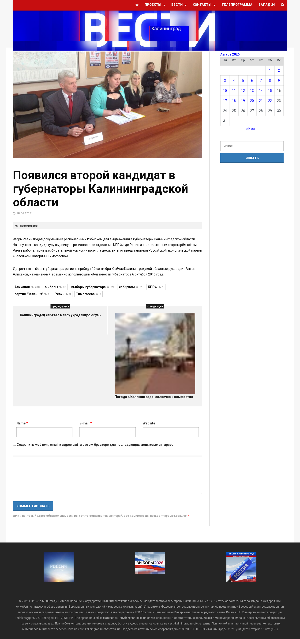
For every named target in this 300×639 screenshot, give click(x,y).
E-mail (85, 423)
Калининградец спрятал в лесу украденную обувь (60, 315)
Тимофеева (88, 294)
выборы (55, 287)
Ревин (63, 294)
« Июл (250, 129)
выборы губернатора (92, 287)
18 (234, 101)
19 (243, 101)
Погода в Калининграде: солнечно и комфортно (154, 397)
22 (270, 101)
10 (225, 91)
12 (243, 91)
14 (261, 91)
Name (22, 423)
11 (234, 91)
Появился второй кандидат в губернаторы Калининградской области (100, 188)
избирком (131, 287)
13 (252, 91)
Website (149, 423)
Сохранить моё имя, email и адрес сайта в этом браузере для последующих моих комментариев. (95, 444)
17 (225, 101)
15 (270, 91)
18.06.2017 (23, 213)
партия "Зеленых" (32, 294)
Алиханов (27, 287)
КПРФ (156, 287)
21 (261, 101)
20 (252, 101)
